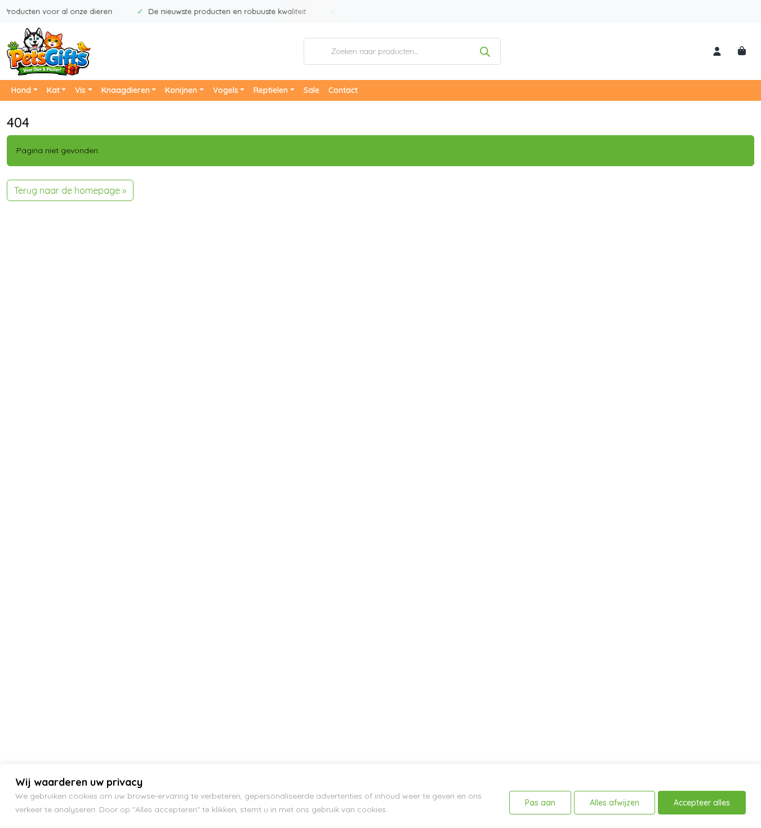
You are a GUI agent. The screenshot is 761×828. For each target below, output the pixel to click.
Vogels (225, 90)
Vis (80, 90)
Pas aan (540, 803)
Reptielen (270, 90)
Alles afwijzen (614, 803)
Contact (343, 90)
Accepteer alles (702, 803)
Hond (21, 90)
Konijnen (181, 90)
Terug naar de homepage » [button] (70, 190)
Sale (311, 90)
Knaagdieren (125, 90)
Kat (53, 90)
